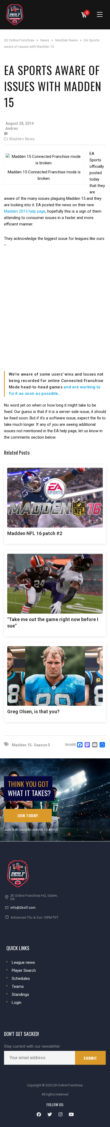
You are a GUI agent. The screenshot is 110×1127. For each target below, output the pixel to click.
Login (16, 1002)
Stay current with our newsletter (32, 1046)
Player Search (24, 970)
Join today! (27, 815)
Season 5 (42, 745)
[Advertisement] (55, 313)
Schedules (21, 978)
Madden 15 (22, 745)
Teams (18, 986)
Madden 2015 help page (24, 211)
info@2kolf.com (23, 908)
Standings (20, 994)
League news (23, 962)
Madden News (22, 139)
